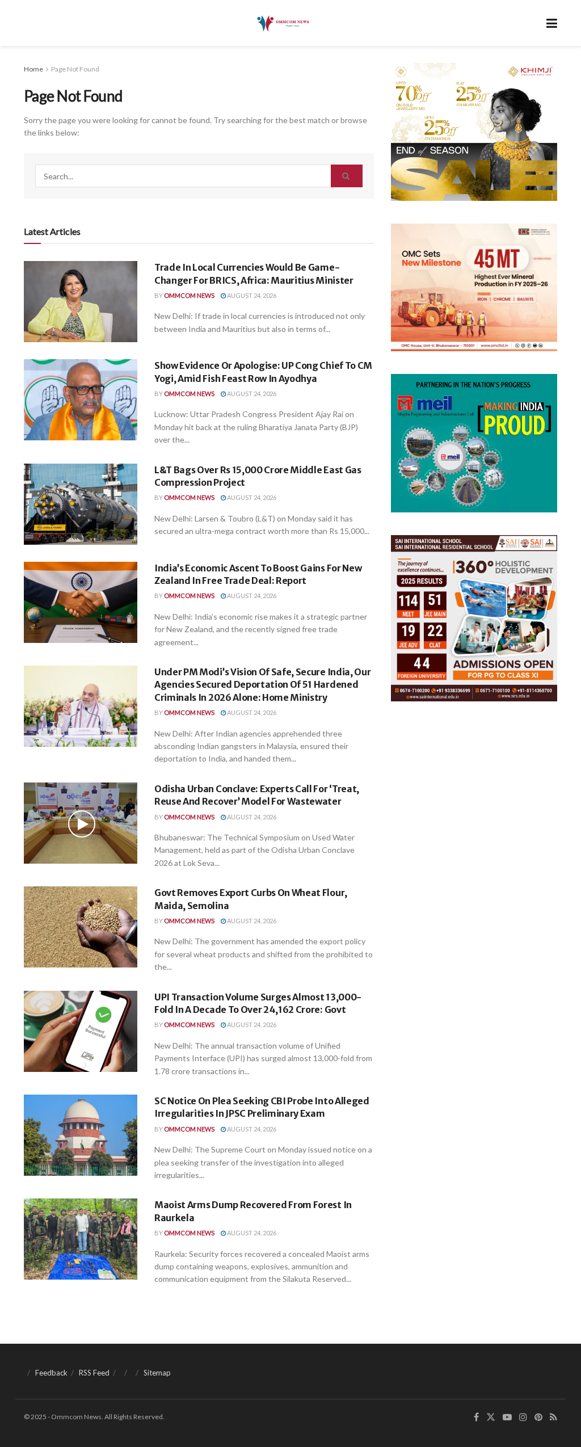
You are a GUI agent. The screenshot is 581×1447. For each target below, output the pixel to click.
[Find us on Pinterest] (538, 1417)
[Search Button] (347, 176)
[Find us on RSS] (553, 1417)
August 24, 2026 (251, 295)
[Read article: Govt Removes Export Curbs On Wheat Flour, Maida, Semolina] (80, 927)
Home (33, 69)
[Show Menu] (551, 23)
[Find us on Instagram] (523, 1417)
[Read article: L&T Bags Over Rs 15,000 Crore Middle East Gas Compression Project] (80, 504)
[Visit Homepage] (282, 23)
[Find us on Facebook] (476, 1417)
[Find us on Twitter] (490, 1417)
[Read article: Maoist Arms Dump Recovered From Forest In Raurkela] (80, 1239)
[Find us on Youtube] (507, 1417)
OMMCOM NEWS (189, 295)
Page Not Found (75, 69)
